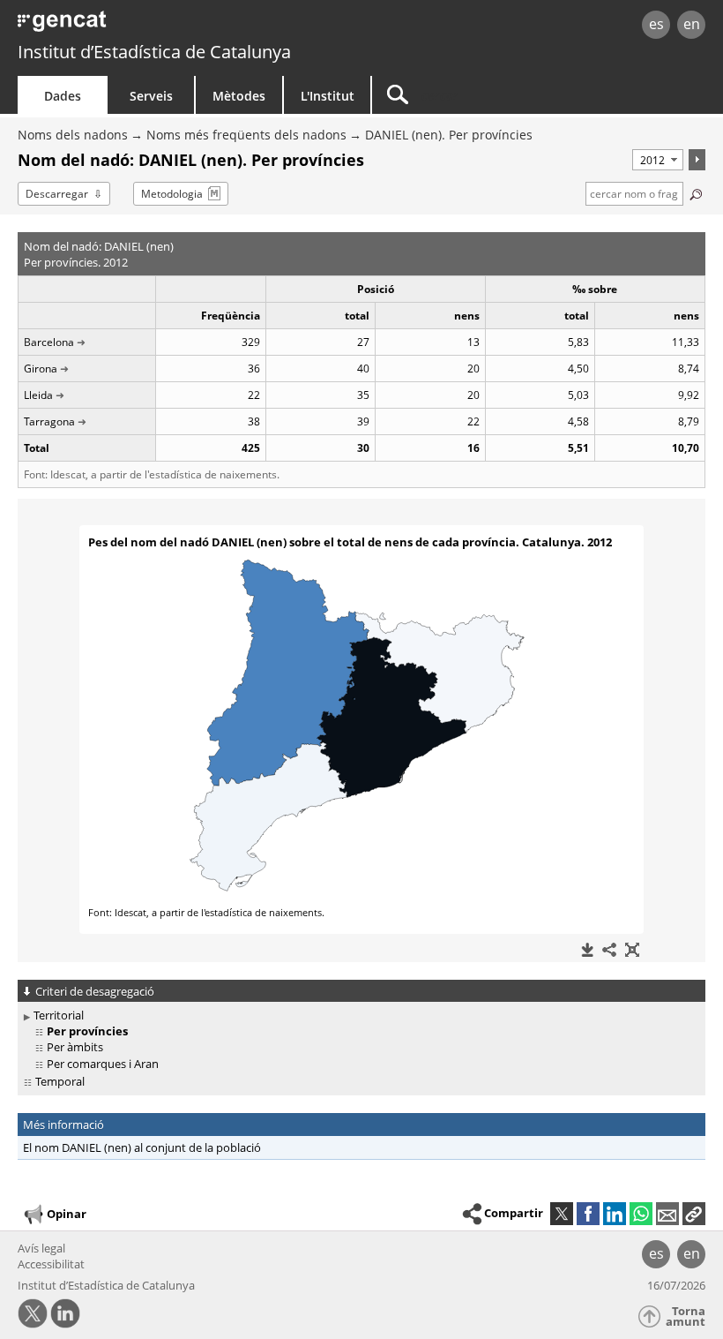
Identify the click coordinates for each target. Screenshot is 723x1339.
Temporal (60, 1081)
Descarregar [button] (57, 193)
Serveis (151, 95)
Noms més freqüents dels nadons (246, 134)
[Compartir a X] (561, 1213)
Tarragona (49, 421)
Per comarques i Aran (103, 1064)
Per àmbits (75, 1047)
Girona (40, 368)
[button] (693, 1213)
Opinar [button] (66, 1214)
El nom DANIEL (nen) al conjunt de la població (142, 1147)
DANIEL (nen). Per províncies (449, 134)
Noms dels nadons (73, 134)
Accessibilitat (51, 1264)
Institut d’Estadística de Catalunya (154, 52)
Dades (62, 95)
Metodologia (172, 193)
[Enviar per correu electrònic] (667, 1213)
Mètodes (238, 95)
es (656, 24)
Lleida (38, 394)
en (691, 24)
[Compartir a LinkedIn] (614, 1213)
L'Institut (327, 95)
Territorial (59, 1015)
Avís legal (41, 1248)
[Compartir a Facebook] (588, 1213)
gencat (155, 26)
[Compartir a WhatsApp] (641, 1213)
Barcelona (49, 342)
